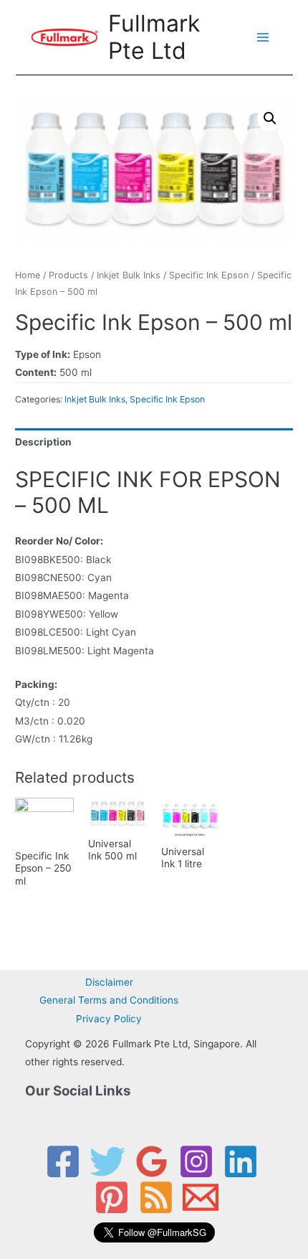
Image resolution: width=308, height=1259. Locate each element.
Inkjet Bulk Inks (128, 275)
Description (43, 442)
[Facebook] (63, 1161)
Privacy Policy (109, 1018)
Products (68, 275)
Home (27, 275)
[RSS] (156, 1197)
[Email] (200, 1197)
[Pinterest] (112, 1197)
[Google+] (152, 1161)
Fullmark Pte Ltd (154, 37)
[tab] (154, 442)
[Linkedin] (241, 1161)
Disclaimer (109, 982)
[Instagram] (196, 1161)
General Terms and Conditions (108, 1000)
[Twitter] (107, 1161)
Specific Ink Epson (209, 275)
